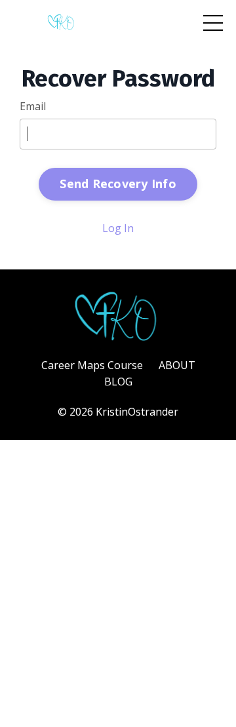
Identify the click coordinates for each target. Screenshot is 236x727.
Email (33, 106)
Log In (118, 228)
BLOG (118, 381)
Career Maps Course (92, 365)
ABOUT (177, 365)
